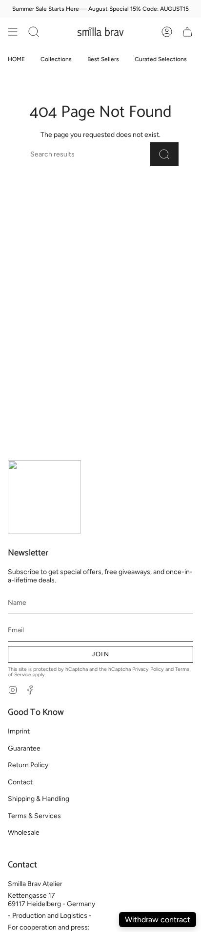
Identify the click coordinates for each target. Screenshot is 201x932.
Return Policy (28, 765)
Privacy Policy (148, 669)
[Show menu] (12, 32)
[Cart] (187, 32)
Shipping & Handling (38, 799)
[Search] (164, 154)
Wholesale (24, 832)
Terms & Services (34, 816)
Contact (20, 782)
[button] (33, 32)
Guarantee (24, 748)
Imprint (19, 731)
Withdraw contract (157, 919)
